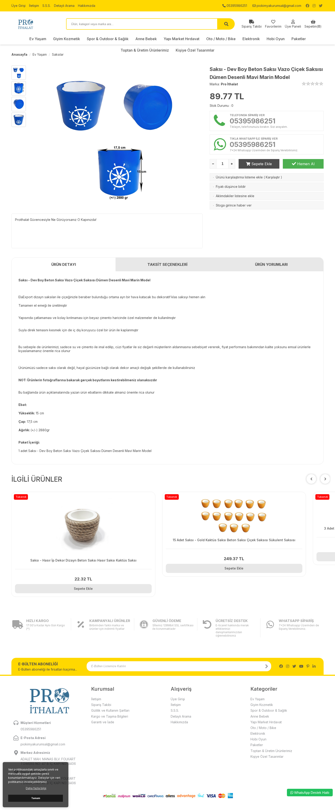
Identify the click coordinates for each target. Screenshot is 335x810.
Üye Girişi (18, 6)
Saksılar (58, 54)
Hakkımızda (86, 6)
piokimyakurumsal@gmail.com (278, 6)
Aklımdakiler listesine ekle (235, 196)
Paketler (298, 39)
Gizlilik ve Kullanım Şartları (110, 710)
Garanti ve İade (102, 722)
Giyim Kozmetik (66, 39)
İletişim (34, 6)
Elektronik (251, 39)
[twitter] (321, 5)
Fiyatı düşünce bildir (231, 186)
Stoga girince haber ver (234, 205)
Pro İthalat (229, 84)
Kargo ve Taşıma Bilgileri (109, 716)
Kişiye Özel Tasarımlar (266, 756)
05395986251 (236, 6)
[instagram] (314, 5)
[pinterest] (307, 666)
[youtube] (301, 666)
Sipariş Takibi (101, 705)
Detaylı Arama (64, 6)
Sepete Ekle (261, 164)
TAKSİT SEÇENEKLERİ (167, 264)
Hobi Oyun (276, 39)
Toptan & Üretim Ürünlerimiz (271, 751)
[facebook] (307, 5)
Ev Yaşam (37, 39)
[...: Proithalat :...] (35, 24)
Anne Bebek (146, 39)
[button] (325, 479)
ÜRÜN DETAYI (63, 264)
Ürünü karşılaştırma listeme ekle (239, 177)
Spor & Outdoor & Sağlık (108, 39)
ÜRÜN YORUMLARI (271, 264)
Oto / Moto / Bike (221, 39)
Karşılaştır (273, 177)
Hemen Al (305, 164)
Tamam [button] (35, 798)
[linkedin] (314, 666)
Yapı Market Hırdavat (181, 39)
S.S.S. (46, 6)
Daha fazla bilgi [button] (36, 788)
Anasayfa (19, 54)
